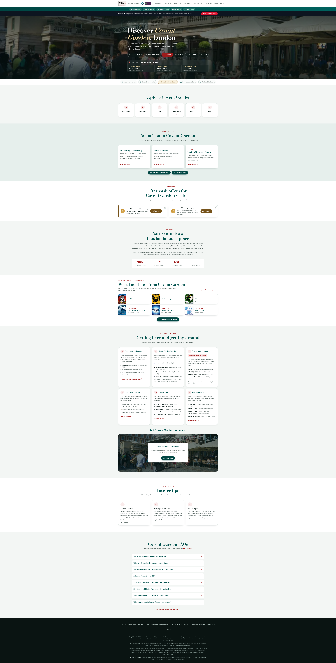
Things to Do (167, 3)
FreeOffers (135, 9)
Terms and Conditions (198, 624)
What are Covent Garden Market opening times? (151, 563)
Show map (169, 458)
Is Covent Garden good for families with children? (151, 582)
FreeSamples (163, 9)
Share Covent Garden (148, 82)
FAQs (171, 624)
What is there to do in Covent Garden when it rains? (152, 602)
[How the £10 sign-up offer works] (215, 207)
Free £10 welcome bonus (168, 82)
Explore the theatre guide (208, 290)
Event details (124, 164)
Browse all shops (126, 416)
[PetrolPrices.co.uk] (142, 3)
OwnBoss (189, 9)
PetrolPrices (149, 9)
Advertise (186, 624)
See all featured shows (169, 319)
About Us (123, 624)
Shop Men (196, 3)
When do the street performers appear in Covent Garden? (154, 569)
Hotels (216, 3)
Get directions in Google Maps (130, 379)
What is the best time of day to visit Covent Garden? (151, 595)
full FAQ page (187, 549)
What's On (158, 3)
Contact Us (178, 624)
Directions (209, 3)
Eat (180, 3)
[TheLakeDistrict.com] (148, 3)
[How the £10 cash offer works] (165, 207)
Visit (202, 3)
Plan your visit (136, 54)
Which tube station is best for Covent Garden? (150, 556)
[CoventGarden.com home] (122, 3)
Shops (205, 54)
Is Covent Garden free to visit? (144, 576)
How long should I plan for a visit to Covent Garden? (152, 589)
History (222, 3)
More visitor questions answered (167, 609)
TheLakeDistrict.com (208, 82)
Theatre (175, 3)
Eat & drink (193, 54)
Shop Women (187, 3)
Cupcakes (176, 9)
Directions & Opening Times (159, 624)
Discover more (159, 418)
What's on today (154, 54)
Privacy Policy (211, 624)
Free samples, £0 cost (189, 82)
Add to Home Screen (130, 82)
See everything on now (160, 172)
